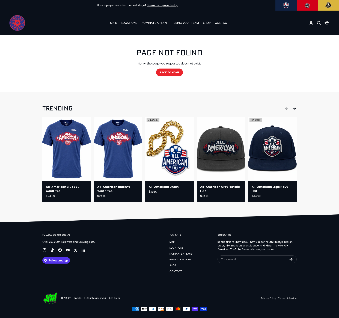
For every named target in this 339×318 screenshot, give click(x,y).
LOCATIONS (129, 23)
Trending (57, 108)
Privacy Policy (268, 298)
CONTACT (222, 23)
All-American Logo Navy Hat (270, 189)
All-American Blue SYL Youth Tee (113, 189)
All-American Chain (164, 187)
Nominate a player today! (162, 5)
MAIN (113, 23)
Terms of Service (287, 298)
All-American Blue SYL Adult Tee (62, 189)
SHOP (207, 23)
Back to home (169, 72)
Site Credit (114, 298)
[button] (319, 23)
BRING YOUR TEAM (186, 23)
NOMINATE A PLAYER (155, 23)
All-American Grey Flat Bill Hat (220, 189)
